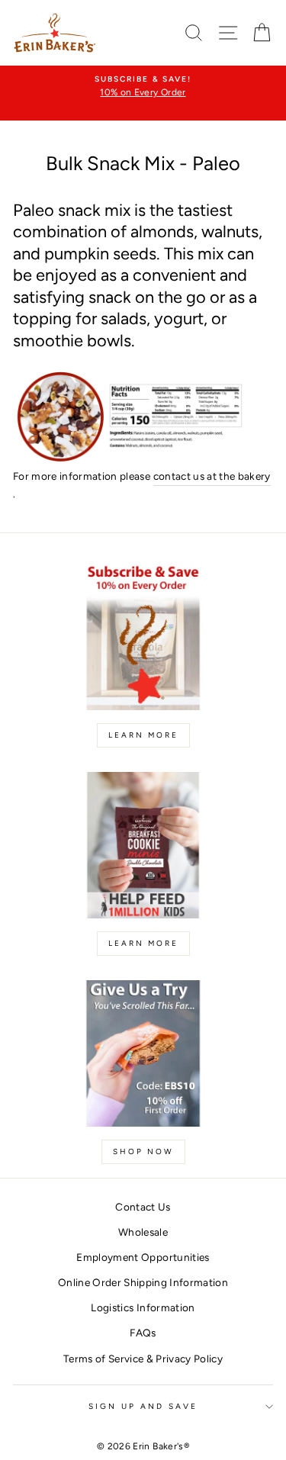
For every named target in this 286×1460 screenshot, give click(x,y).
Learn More (143, 735)
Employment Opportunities (142, 1257)
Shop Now (143, 1151)
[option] (143, 87)
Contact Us (142, 1207)
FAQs (143, 1333)
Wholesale (143, 1232)
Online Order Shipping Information (143, 1282)
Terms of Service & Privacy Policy (143, 1358)
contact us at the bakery (212, 476)
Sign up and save (143, 1406)
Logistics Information (142, 1307)
